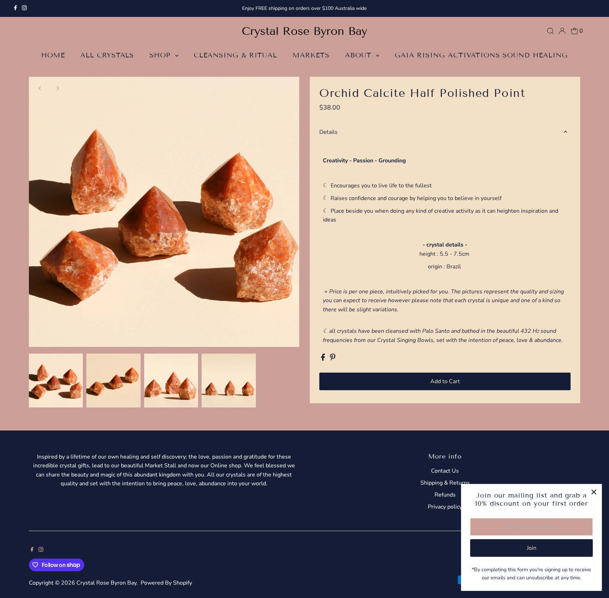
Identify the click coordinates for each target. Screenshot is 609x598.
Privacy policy (445, 507)
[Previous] (40, 88)
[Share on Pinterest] (333, 359)
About (359, 55)
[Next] (58, 88)
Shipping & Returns (445, 483)
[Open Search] (550, 31)
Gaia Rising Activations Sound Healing (481, 55)
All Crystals (107, 55)
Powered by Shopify (166, 583)
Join (531, 548)
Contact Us (445, 471)
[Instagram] (24, 8)
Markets (311, 55)
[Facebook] (15, 8)
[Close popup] (594, 492)
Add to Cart (445, 381)
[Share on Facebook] (323, 359)
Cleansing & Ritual (235, 55)
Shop (161, 55)
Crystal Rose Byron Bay (304, 31)
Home (53, 55)
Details (328, 132)
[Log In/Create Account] (562, 31)
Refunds (445, 495)
